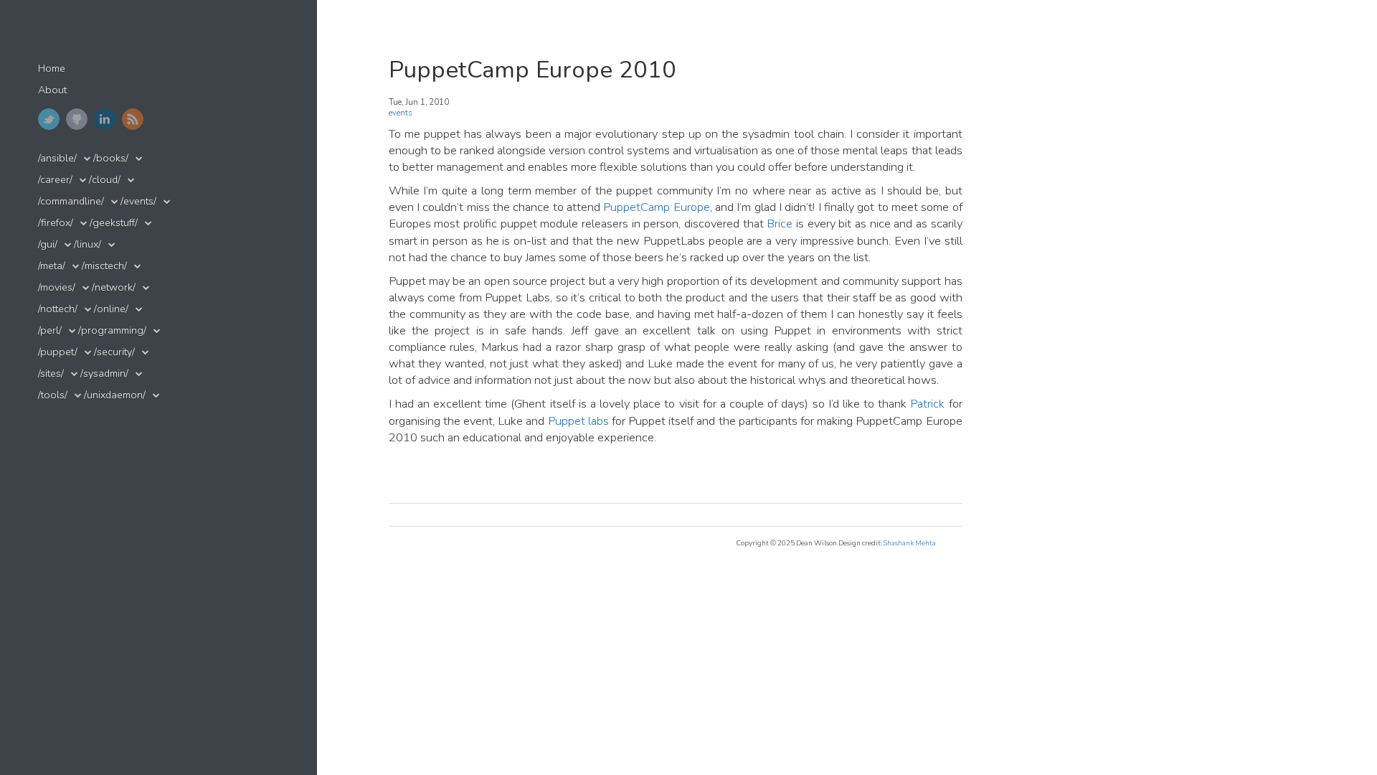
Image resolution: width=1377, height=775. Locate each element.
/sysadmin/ (104, 373)
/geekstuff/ (114, 223)
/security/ (114, 352)
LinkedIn (104, 119)
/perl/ (50, 330)
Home (51, 68)
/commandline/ (71, 201)
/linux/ (87, 244)
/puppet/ (57, 352)
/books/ (110, 158)
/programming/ (112, 330)
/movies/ (56, 287)
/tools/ (52, 395)
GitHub (76, 119)
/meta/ (51, 266)
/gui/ (47, 244)
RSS (132, 119)
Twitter (49, 119)
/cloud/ (104, 180)
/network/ (114, 287)
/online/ (111, 309)
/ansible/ (57, 158)
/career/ (55, 180)
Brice (779, 223)
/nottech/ (57, 309)
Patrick (927, 403)
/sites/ (51, 373)
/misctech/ (104, 266)
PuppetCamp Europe (656, 207)
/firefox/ (55, 223)
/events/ (138, 201)
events (400, 113)
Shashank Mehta (910, 543)
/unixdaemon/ (115, 395)
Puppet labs (578, 421)
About (52, 90)
